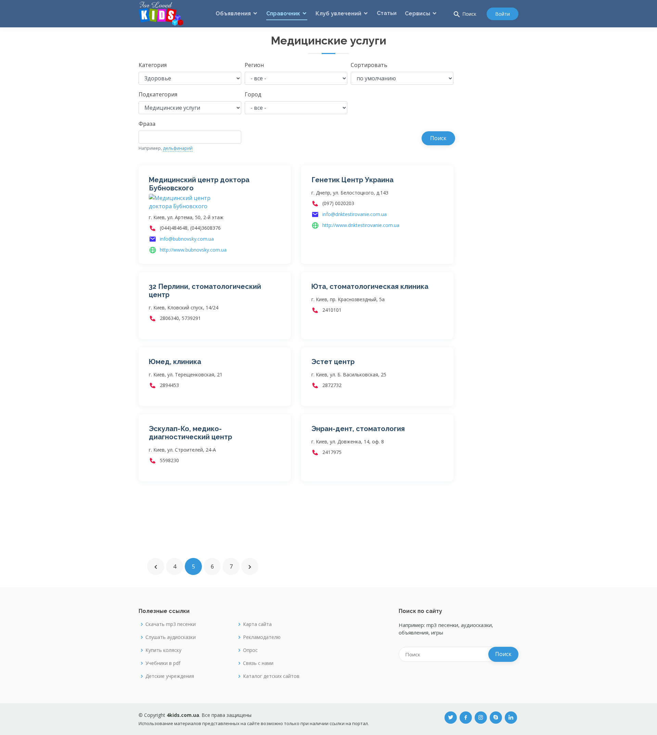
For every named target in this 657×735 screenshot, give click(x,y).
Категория (153, 65)
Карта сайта (257, 624)
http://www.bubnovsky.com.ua (193, 249)
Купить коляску (163, 650)
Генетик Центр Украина (352, 180)
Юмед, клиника (175, 362)
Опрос (250, 650)
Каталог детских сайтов (271, 676)
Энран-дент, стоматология (358, 429)
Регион (254, 65)
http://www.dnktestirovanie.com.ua (360, 225)
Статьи (387, 13)
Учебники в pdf (162, 663)
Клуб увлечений (338, 13)
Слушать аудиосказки (170, 637)
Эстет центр (333, 362)
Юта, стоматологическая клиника (369, 286)
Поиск (464, 14)
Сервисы (417, 13)
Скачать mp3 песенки (170, 624)
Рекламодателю (262, 637)
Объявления (233, 13)
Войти (502, 14)
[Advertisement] (491, 163)
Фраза (147, 124)
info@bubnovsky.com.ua (187, 239)
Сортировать (369, 65)
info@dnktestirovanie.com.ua (354, 214)
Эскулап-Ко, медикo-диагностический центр (190, 433)
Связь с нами (258, 663)
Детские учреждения (169, 676)
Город (253, 94)
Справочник (283, 13)
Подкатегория (158, 94)
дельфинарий (178, 148)
